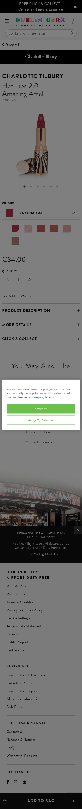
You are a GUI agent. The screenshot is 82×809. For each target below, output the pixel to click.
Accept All (41, 408)
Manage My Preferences (41, 420)
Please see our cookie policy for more (35, 397)
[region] (41, 404)
